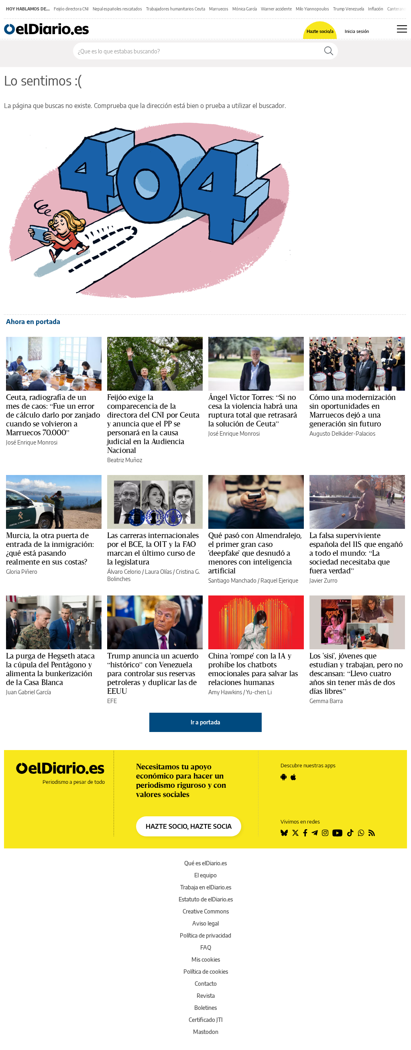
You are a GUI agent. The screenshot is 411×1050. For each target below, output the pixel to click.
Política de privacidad (205, 935)
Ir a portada (205, 722)
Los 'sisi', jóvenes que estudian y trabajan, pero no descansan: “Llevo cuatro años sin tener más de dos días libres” (356, 673)
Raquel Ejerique (279, 580)
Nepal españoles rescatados (117, 8)
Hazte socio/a (320, 31)
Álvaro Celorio (124, 571)
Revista (206, 995)
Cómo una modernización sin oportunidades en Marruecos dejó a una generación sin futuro (352, 410)
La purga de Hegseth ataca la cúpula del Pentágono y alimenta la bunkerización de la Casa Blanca (50, 669)
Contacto (206, 983)
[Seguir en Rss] (371, 832)
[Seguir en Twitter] (295, 832)
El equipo (205, 875)
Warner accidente (276, 8)
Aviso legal (205, 923)
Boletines (205, 1007)
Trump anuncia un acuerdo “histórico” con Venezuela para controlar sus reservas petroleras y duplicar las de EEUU (153, 673)
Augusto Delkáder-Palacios (342, 433)
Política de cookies (205, 971)
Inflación (375, 8)
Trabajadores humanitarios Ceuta (175, 8)
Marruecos (218, 8)
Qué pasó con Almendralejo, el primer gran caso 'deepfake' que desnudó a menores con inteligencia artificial (255, 552)
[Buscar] (328, 51)
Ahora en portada (33, 322)
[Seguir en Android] (284, 777)
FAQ (205, 947)
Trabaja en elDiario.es (205, 887)
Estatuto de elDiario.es (206, 899)
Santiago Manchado (232, 580)
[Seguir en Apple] (293, 777)
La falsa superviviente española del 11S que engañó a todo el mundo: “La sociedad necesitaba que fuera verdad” (356, 552)
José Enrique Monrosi (31, 442)
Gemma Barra (326, 700)
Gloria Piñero (21, 571)
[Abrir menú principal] (402, 29)
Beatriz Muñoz (124, 460)
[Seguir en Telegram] (314, 832)
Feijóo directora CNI (71, 8)
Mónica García (244, 8)
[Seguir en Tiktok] (350, 832)
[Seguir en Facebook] (305, 832)
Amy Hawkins (225, 692)
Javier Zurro (323, 580)
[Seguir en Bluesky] (284, 832)
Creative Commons (206, 911)
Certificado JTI (206, 1019)
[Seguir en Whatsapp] (361, 832)
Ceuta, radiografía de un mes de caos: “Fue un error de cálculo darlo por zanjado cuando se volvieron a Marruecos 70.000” (53, 414)
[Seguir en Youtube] (337, 832)
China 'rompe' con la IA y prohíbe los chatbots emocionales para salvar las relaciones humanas (253, 669)
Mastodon (205, 1031)
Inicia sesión (357, 31)
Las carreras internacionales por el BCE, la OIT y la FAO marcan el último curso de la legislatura (153, 548)
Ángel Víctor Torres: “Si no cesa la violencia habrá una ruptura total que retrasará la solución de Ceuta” (252, 410)
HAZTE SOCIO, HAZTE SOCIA (189, 826)
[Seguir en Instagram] (325, 832)
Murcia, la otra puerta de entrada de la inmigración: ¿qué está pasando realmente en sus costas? (50, 548)
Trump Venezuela (348, 8)
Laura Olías (158, 571)
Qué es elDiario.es (205, 863)
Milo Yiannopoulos (312, 8)
